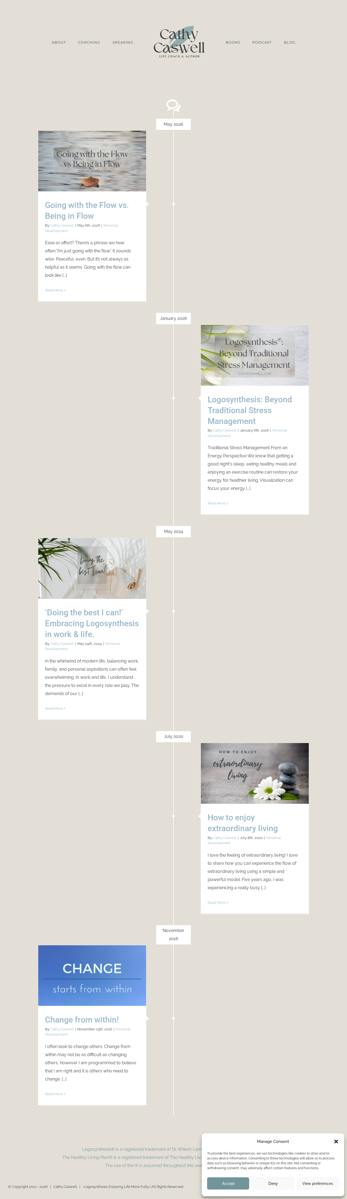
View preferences (317, 1183)
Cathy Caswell (62, 225)
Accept (228, 1183)
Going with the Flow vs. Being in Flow (92, 161)
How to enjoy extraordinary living (255, 773)
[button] (336, 1141)
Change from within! (92, 975)
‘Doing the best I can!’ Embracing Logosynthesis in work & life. (92, 568)
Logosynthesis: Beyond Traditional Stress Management (255, 355)
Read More (54, 290)
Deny (273, 1183)
